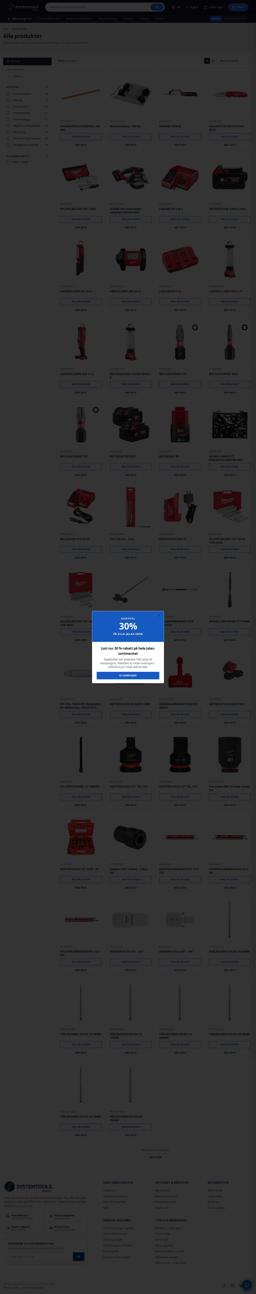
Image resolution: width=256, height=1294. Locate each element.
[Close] (159, 615)
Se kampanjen (128, 675)
